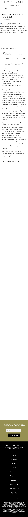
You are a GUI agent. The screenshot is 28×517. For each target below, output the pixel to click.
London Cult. (10, 54)
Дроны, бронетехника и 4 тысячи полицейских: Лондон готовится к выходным (12, 303)
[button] (23, 9)
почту (15, 507)
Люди (14, 463)
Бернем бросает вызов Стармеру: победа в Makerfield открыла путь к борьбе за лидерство (14, 260)
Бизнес (14, 468)
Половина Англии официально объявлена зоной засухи (11, 202)
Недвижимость (14, 488)
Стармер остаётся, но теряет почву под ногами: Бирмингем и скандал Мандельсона (13, 407)
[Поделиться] (9, 64)
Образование (14, 484)
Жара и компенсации (10, 220)
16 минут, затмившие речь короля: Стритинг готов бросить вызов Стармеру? (12, 324)
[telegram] (3, 9)
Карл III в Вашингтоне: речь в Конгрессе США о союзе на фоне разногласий (13, 386)
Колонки (14, 459)
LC (2, 19)
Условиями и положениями (13, 510)
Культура (14, 455)
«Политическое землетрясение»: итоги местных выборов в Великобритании (11, 345)
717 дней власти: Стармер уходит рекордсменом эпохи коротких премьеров (13, 239)
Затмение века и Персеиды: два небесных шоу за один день (12, 181)
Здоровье (14, 480)
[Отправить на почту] (5, 64)
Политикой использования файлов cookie (18, 512)
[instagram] (6, 9)
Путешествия (14, 476)
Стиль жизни (14, 472)
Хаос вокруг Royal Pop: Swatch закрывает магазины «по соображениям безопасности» (14, 282)
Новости (7, 19)
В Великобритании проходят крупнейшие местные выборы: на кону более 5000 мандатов (14, 366)
